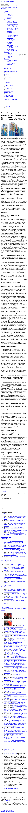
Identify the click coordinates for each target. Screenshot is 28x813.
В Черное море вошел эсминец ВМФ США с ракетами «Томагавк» (14, 690)
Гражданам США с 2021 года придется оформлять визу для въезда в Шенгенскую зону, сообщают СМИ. (15, 652)
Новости (6, 52)
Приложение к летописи (11, 63)
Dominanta (7, 800)
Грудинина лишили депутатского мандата (13, 675)
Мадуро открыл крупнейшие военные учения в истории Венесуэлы (14, 737)
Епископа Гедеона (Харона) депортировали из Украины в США (15, 714)
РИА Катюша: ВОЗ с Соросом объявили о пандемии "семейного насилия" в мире (15, 518)
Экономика (10, 15)
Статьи (6, 12)
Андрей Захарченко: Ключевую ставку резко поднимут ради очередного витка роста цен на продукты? (15, 547)
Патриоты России (12, 33)
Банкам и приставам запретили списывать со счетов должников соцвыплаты (15, 718)
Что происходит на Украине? (11, 789)
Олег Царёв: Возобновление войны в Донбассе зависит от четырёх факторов (14, 524)
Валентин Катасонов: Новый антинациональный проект (14, 557)
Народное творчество (13, 35)
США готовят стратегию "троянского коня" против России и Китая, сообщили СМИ (15, 683)
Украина (9, 42)
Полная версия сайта (6, 810)
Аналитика (10, 38)
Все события (4, 608)
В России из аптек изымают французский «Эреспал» (15, 700)
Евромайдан (10, 49)
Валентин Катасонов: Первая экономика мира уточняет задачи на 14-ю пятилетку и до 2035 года (15, 553)
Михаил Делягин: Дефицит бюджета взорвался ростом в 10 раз (14, 550)
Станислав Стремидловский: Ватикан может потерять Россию (14, 595)
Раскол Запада (11, 32)
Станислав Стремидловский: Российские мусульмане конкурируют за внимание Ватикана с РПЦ (14, 591)
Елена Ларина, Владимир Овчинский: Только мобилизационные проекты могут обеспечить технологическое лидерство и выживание (15, 529)
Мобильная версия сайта (7, 811)
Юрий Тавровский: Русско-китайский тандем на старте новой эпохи (15, 533)
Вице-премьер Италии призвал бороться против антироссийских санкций (15, 741)
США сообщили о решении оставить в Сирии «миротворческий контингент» (15, 679)
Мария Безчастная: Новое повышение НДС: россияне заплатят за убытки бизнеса (14, 542)
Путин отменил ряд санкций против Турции (14, 619)
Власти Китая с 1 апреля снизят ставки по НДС (14, 638)
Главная (6, 11)
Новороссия (7, 82)
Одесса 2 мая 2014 (12, 50)
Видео (5, 19)
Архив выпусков (8, 788)
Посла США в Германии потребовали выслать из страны (15, 633)
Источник (3, 491)
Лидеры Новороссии (12, 24)
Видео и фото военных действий (12, 26)
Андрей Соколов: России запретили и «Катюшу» (13, 572)
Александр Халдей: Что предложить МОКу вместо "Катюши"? (14, 565)
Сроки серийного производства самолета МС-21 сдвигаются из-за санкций (15, 694)
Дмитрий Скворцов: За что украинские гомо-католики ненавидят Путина (14, 602)
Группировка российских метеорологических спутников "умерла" (15, 686)
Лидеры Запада (11, 36)
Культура (9, 17)
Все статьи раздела (6, 537)
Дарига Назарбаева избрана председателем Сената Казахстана (15, 630)
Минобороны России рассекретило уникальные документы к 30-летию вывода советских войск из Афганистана (15, 710)
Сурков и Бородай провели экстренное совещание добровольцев (15, 703)
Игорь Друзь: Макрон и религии (18, 593)
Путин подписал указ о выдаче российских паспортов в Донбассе (14, 627)
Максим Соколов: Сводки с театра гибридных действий (14, 521)
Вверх (2, 809)
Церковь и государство (10, 44)
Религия (9, 18)
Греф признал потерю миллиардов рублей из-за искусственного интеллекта (15, 672)
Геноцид (9, 31)
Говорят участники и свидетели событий (12, 22)
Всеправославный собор (10, 71)
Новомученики (8, 80)
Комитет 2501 (7, 77)
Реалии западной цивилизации (8, 91)
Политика (9, 14)
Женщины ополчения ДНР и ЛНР (13, 47)
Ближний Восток (11, 40)
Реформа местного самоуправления (9, 96)
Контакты (16, 788)
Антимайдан (7, 68)
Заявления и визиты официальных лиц (12, 29)
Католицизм (7, 74)
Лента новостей (5, 607)
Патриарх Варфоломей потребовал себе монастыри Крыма (14, 655)
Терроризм (7, 106)
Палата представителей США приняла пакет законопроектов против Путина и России (14, 642)
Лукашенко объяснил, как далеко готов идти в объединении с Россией (15, 705)
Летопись (6, 59)
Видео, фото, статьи (9, 749)
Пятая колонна (11, 39)
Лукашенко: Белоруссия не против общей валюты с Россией (15, 668)
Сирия (5, 103)
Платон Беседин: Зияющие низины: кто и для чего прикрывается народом (14, 569)
